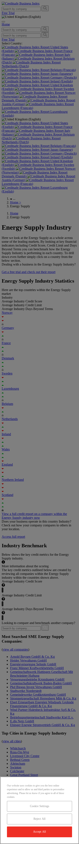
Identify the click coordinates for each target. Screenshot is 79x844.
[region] (39, 810)
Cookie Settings (39, 806)
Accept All (39, 831)
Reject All (39, 818)
